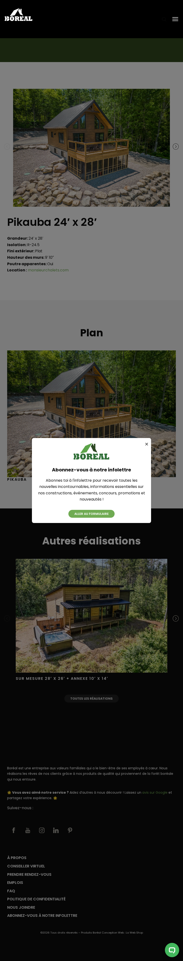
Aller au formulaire (91, 514)
